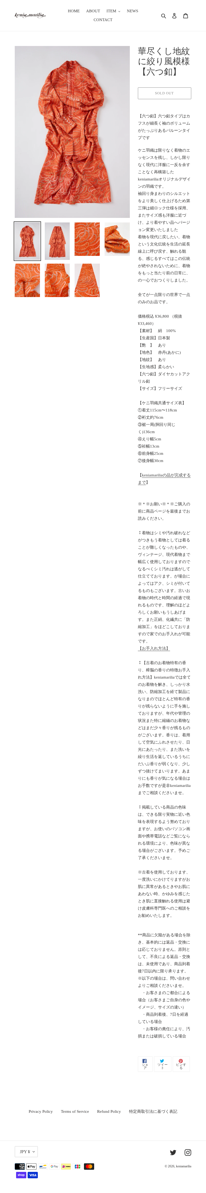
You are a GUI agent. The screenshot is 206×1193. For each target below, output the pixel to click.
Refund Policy (109, 1111)
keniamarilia (183, 1166)
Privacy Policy (41, 1111)
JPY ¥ (25, 1151)
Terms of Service (75, 1111)
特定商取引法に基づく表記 (153, 1111)
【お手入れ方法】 (154, 648)
